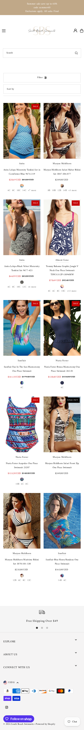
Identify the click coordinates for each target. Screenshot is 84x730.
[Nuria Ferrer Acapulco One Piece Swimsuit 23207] (21, 424)
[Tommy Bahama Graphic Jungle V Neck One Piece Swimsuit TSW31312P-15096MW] (62, 227)
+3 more (72, 190)
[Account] (75, 30)
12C (24, 287)
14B (65, 190)
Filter (40, 78)
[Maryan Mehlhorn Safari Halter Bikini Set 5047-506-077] (62, 131)
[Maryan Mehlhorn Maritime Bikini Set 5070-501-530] (21, 521)
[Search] (76, 53)
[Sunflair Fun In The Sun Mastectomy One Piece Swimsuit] (21, 328)
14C (24, 190)
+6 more (32, 287)
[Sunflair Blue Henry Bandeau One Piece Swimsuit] (62, 521)
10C (19, 190)
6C (9, 190)
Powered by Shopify (45, 724)
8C (13, 190)
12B (59, 190)
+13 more (71, 291)
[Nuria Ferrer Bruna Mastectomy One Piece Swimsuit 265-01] (62, 328)
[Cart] (81, 30)
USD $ (11, 683)
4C (49, 291)
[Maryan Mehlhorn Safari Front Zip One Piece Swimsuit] (62, 424)
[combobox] (42, 53)
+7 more (32, 190)
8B (49, 190)
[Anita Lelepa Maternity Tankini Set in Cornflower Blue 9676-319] (21, 131)
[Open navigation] (13, 30)
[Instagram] (6, 707)
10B (54, 190)
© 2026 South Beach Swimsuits (18, 724)
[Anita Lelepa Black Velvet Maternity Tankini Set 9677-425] (21, 227)
